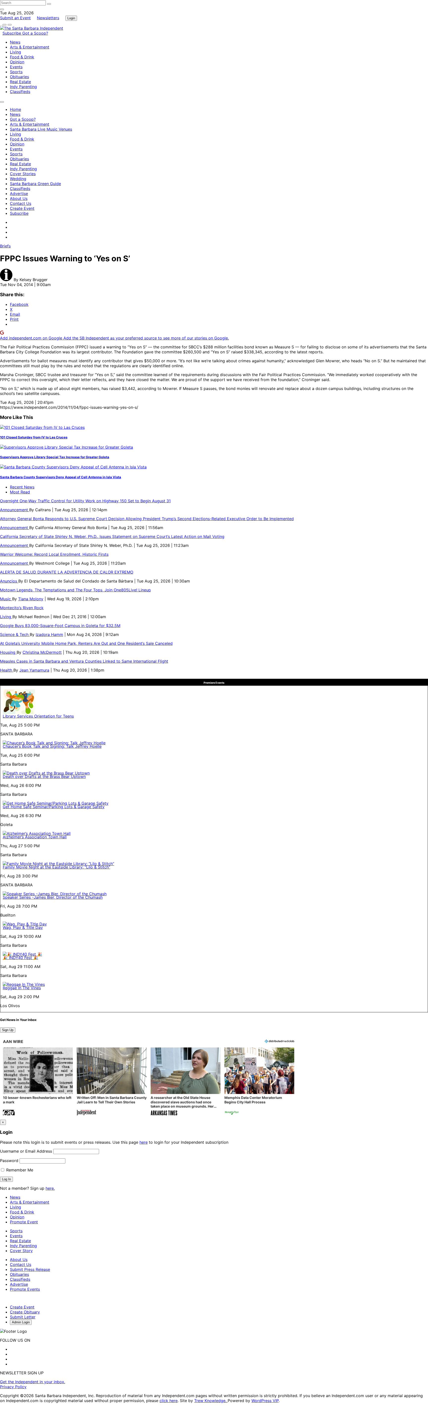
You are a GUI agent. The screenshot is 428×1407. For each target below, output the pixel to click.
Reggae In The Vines (22, 987)
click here (169, 1400)
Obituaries (19, 76)
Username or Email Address (26, 1151)
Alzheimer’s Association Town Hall (35, 836)
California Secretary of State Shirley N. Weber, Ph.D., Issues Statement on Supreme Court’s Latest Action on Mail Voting (112, 536)
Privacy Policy (13, 1386)
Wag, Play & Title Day (23, 927)
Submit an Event (15, 17)
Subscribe (12, 33)
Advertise (19, 193)
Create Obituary (25, 1312)
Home (15, 109)
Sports (16, 71)
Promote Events (25, 1289)
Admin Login (21, 1322)
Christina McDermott (42, 652)
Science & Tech (15, 634)
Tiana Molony (30, 598)
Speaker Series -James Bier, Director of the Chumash (53, 897)
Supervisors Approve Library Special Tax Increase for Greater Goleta (54, 457)
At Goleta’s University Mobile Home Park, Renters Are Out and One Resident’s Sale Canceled (86, 643)
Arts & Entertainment (29, 47)
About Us (18, 198)
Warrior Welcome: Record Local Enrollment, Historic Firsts (54, 554)
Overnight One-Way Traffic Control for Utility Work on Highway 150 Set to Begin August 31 (85, 500)
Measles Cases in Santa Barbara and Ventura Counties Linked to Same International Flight (84, 661)
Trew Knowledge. (211, 1400)
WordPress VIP (265, 1400)
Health (6, 670)
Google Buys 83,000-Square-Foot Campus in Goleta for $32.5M (60, 625)
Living (15, 51)
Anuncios (9, 581)
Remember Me (19, 1169)
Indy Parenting (23, 86)
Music (6, 598)
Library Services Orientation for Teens (38, 716)
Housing (8, 652)
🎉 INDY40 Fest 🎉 (20, 957)
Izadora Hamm (49, 634)
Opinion (17, 61)
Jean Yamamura (34, 670)
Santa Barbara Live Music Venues (41, 129)
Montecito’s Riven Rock (22, 607)
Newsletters (48, 17)
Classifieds (20, 91)
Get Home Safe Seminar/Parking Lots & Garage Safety (54, 806)
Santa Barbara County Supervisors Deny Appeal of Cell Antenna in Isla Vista (60, 477)
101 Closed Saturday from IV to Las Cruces (33, 437)
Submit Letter (22, 1316)
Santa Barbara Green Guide (35, 183)
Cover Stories (23, 173)
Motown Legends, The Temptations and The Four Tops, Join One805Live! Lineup (75, 589)
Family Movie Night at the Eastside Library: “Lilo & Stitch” (56, 867)
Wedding (18, 178)
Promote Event (24, 1221)
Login (71, 18)
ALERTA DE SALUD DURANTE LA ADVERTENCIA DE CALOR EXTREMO (66, 572)
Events (16, 66)
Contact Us (20, 203)
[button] (38, 1081)
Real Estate (20, 81)
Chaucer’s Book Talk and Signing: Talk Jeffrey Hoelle (52, 746)
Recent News (22, 487)
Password (9, 1160)
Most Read (20, 491)
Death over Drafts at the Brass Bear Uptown (44, 776)
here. (50, 1188)
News (15, 42)
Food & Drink (22, 56)
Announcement (14, 509)
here (143, 1142)
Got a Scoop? (35, 33)
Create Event (22, 208)
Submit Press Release (30, 1269)
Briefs (5, 245)
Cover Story (21, 1250)
